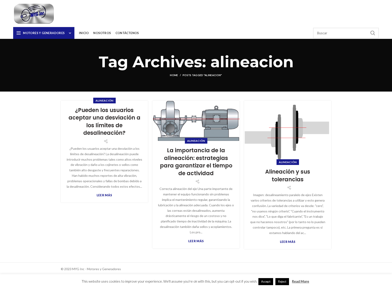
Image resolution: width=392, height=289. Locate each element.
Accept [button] (265, 281)
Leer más (104, 195)
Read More (300, 281)
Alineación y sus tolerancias (287, 175)
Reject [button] (282, 281)
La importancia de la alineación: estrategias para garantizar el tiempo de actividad (196, 162)
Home (174, 75)
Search (372, 33)
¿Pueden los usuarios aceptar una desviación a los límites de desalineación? (104, 121)
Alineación (104, 100)
